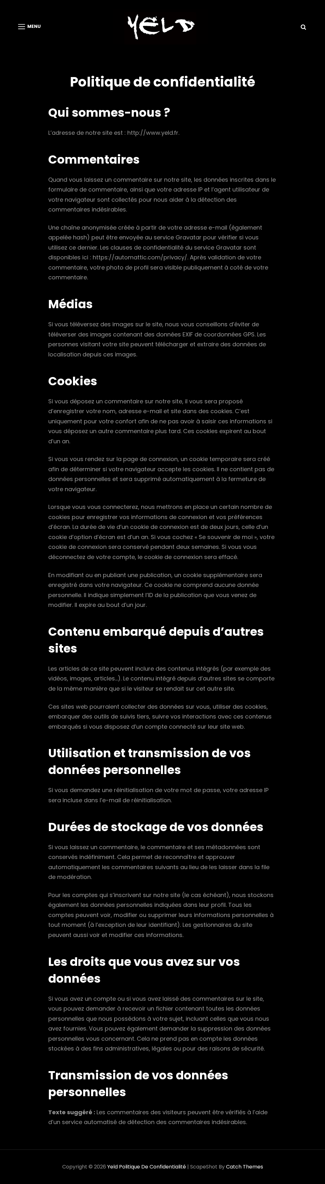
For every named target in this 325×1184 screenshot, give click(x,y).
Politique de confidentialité (152, 1166)
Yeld (112, 1166)
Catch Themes (244, 1166)
